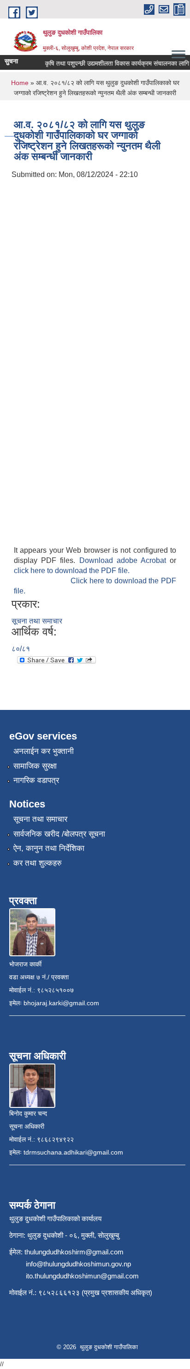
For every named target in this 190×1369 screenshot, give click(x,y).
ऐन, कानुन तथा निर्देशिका (48, 848)
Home (20, 82)
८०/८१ (21, 649)
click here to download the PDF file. (72, 570)
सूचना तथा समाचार (37, 621)
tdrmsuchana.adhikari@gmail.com (73, 1152)
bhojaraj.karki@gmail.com (61, 1003)
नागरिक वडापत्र (36, 780)
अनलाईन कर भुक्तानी (43, 751)
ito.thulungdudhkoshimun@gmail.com (82, 1276)
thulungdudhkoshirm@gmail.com (74, 1252)
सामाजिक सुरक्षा (35, 766)
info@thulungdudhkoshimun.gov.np (78, 1264)
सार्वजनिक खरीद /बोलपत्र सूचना (59, 834)
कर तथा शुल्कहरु (37, 863)
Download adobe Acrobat (124, 560)
